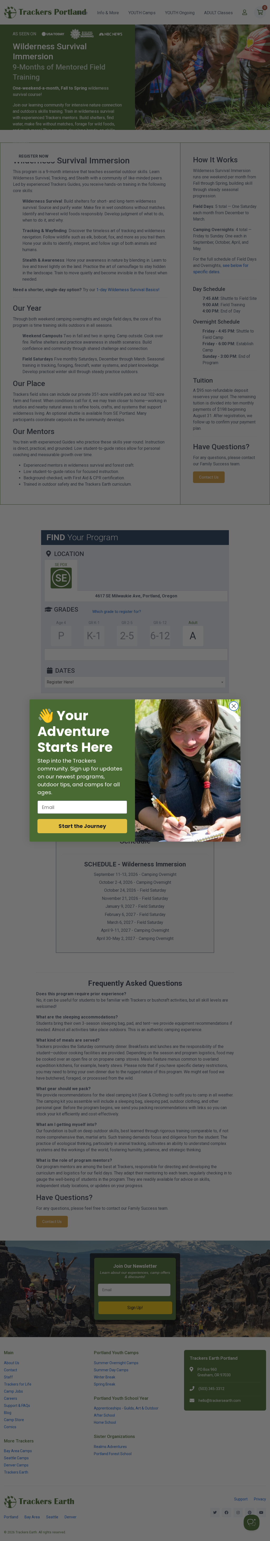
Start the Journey (82, 826)
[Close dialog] (233, 706)
